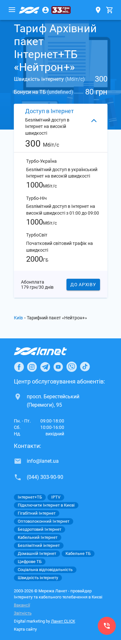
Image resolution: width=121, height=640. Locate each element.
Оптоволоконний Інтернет (43, 521)
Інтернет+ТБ (30, 497)
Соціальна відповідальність (45, 569)
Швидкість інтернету (38, 577)
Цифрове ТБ (30, 561)
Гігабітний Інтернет (36, 513)
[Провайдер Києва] (29, 10)
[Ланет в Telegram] (45, 367)
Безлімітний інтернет (39, 545)
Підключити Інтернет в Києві (46, 505)
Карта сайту (25, 629)
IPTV (55, 497)
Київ (18, 317)
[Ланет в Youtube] (58, 367)
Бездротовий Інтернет (39, 529)
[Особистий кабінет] (45, 10)
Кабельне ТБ (78, 553)
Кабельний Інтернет (37, 537)
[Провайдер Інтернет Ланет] (48, 351)
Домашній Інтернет (37, 553)
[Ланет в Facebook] (19, 367)
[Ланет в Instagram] (32, 367)
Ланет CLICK (63, 621)
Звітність (23, 613)
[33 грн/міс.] (61, 10)
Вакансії (22, 605)
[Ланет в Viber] (71, 367)
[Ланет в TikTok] (85, 367)
